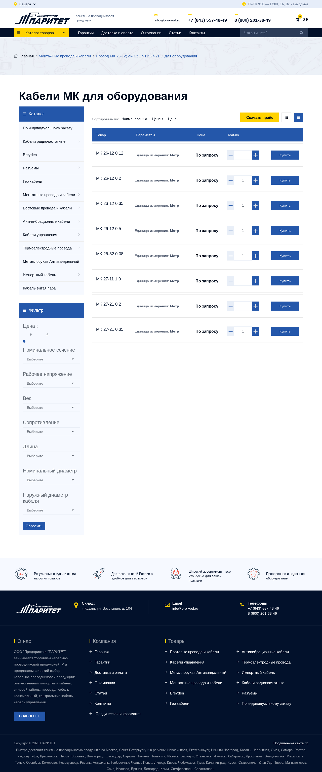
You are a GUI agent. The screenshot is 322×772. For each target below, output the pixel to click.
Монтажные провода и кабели (49, 195)
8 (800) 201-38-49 (252, 20)
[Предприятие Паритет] (42, 18)
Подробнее (29, 716)
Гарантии (86, 33)
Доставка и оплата (117, 33)
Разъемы (31, 168)
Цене (157, 119)
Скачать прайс (259, 117)
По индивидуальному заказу (47, 128)
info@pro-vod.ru (167, 20)
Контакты (197, 33)
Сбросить (34, 526)
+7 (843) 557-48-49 (207, 20)
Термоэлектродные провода (47, 248)
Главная (27, 56)
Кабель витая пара (39, 288)
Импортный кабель (39, 275)
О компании (151, 33)
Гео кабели (32, 181)
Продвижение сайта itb (290, 743)
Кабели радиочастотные (44, 141)
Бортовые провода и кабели (47, 208)
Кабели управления (40, 235)
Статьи (175, 33)
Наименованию (134, 119)
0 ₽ (305, 19)
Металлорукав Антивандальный (51, 261)
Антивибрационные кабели (46, 221)
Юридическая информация (118, 714)
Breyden (30, 155)
